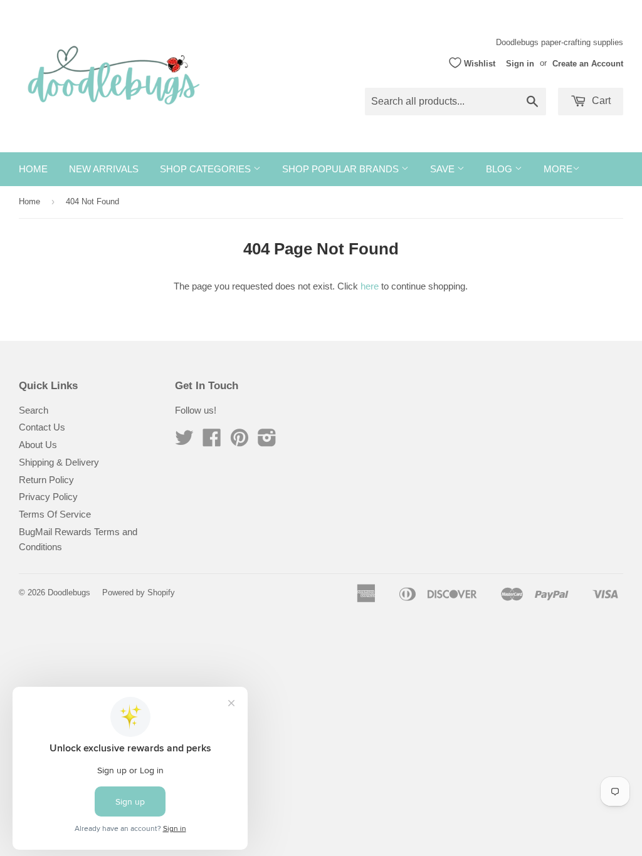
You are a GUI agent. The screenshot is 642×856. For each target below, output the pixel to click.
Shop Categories (206, 169)
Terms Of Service (55, 514)
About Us (38, 444)
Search (33, 410)
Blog (500, 169)
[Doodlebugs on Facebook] (212, 441)
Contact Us (42, 427)
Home (33, 169)
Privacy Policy (48, 496)
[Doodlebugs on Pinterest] (239, 441)
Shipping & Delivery (59, 462)
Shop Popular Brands (341, 169)
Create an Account (587, 63)
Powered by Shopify (138, 592)
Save (443, 169)
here (369, 286)
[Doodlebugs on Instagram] (267, 441)
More (558, 169)
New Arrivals (104, 169)
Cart (600, 100)
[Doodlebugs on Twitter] (184, 441)
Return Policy (46, 479)
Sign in (520, 63)
